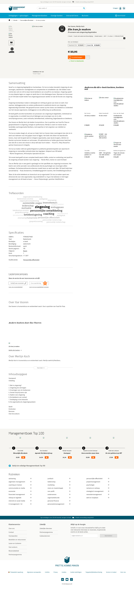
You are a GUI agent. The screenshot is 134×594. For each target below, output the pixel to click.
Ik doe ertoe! (103, 115)
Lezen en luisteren (15, 543)
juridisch (50, 478)
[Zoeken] (84, 8)
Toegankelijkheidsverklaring (94, 572)
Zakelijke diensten (46, 528)
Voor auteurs (13, 547)
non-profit (51, 491)
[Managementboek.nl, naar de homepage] (17, 10)
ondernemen (52, 494)
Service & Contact (111, 572)
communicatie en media (17, 488)
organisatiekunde (53, 498)
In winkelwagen (77, 57)
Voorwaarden (13, 536)
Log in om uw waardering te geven (39, 287)
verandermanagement (94, 494)
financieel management (17, 494)
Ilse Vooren (71, 26)
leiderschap (51, 482)
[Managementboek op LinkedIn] (62, 579)
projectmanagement (93, 482)
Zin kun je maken (40, 20)
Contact (11, 532)
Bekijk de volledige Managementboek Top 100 (28, 466)
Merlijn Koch (80, 26)
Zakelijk (42, 524)
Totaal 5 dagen (37, 73)
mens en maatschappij (55, 488)
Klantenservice (14, 524)
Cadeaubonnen (45, 536)
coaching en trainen (15, 485)
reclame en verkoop (93, 488)
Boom (25, 251)
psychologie (90, 485)
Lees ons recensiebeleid (15, 287)
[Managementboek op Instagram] (71, 579)
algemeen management (17, 482)
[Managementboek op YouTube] (67, 579)
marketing (51, 485)
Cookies (64, 572)
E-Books (15, 20)
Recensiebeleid (14, 551)
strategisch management (94, 491)
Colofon (47, 572)
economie (12, 491)
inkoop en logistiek (15, 498)
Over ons (12, 528)
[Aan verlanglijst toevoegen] (88, 57)
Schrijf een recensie (17, 283)
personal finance (53, 501)
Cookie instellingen (75, 572)
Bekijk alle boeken (14, 350)
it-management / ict (15, 504)
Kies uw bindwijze (73, 42)
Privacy (56, 572)
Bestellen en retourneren (17, 540)
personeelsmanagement (56, 504)
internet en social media (17, 501)
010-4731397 (121, 15)
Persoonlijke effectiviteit (26, 20)
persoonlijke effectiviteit (94, 478)
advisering (12, 478)
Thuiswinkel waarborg (16, 572)
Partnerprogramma (15, 554)
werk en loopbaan (92, 498)
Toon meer (40, 368)
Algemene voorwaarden (34, 572)
